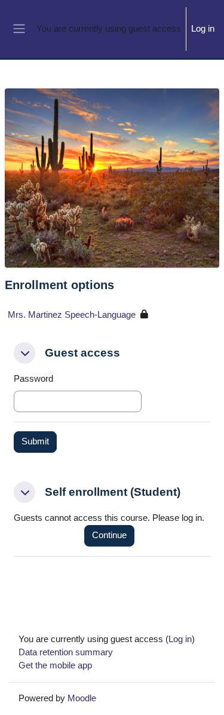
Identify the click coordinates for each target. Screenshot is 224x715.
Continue (109, 535)
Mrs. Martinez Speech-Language (72, 314)
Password (33, 378)
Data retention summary (66, 652)
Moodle (81, 698)
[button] (24, 353)
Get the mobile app (55, 665)
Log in (202, 28)
